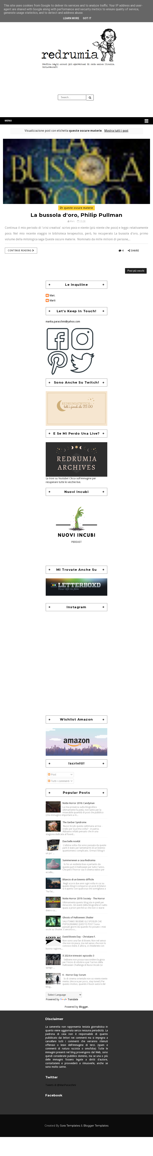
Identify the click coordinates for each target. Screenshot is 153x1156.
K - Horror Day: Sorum (74, 974)
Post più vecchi (135, 270)
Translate (73, 999)
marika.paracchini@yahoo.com (63, 321)
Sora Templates (70, 1125)
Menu (8, 120)
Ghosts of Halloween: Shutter (78, 917)
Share (135, 250)
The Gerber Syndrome (74, 822)
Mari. (52, 295)
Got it (87, 18)
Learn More (71, 18)
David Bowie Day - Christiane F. (79, 936)
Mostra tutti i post (116, 130)
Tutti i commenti (59, 781)
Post (53, 774)
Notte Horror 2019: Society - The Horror (84, 898)
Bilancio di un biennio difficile (78, 879)
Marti (52, 300)
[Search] (90, 97)
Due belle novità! (71, 841)
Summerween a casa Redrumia (79, 860)
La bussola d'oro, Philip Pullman (76, 215)
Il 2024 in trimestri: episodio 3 (78, 955)
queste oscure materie (78, 207)
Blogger (83, 1006)
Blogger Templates (95, 1125)
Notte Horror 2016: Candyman (79, 803)
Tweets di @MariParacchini (60, 1085)
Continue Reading (20, 250)
